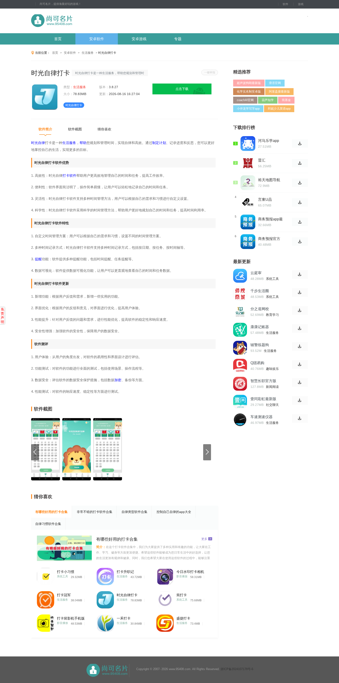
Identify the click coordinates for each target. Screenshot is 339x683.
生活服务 (88, 52)
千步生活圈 (259, 291)
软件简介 (45, 129)
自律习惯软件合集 (48, 524)
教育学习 (272, 315)
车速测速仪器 (261, 417)
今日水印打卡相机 (190, 572)
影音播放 (181, 576)
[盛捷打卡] (165, 622)
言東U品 (265, 199)
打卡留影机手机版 (71, 618)
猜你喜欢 (104, 129)
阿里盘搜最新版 (279, 91)
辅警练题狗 (259, 345)
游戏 (300, 4)
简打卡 (181, 595)
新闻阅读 (272, 387)
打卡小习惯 (65, 572)
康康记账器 (259, 327)
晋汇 (261, 160)
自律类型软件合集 (134, 512)
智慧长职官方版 (263, 381)
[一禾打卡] (105, 622)
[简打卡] (165, 598)
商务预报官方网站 (269, 239)
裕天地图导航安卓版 (269, 180)
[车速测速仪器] (240, 420)
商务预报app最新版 (270, 219)
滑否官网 (275, 83)
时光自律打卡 (127, 595)
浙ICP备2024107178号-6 (236, 669)
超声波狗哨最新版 (249, 83)
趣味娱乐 (272, 369)
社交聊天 (272, 405)
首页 (58, 39)
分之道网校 (259, 309)
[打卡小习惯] (45, 575)
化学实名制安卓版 (249, 91)
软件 (285, 4)
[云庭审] (240, 276)
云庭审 (256, 273)
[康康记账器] (240, 330)
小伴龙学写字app (248, 108)
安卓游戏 (139, 39)
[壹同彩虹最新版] (240, 402)
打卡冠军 (64, 595)
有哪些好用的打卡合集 (51, 512)
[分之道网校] (240, 312)
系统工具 (62, 576)
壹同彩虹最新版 (263, 399)
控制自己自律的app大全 (174, 512)
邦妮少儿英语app (279, 108)
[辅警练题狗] (240, 348)
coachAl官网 (245, 100)
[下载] (300, 274)
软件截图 (75, 129)
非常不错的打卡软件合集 (94, 512)
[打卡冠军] (45, 598)
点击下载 (181, 89)
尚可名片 (77, 20)
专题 (177, 39)
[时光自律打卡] (105, 598)
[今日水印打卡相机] (165, 575)
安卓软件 (96, 39)
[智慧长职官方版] (240, 384)
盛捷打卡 (183, 618)
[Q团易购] (240, 366)
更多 (204, 538)
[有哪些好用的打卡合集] (64, 548)
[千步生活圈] (240, 294)
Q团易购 (257, 363)
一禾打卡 (124, 618)
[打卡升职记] (105, 575)
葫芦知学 (268, 100)
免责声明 (2, 315)
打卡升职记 (125, 572)
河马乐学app (268, 141)
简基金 (286, 100)
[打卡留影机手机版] (45, 622)
